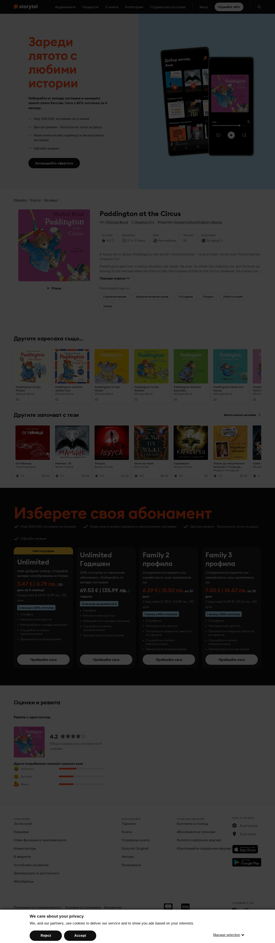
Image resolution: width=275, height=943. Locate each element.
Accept (80, 935)
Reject (46, 935)
